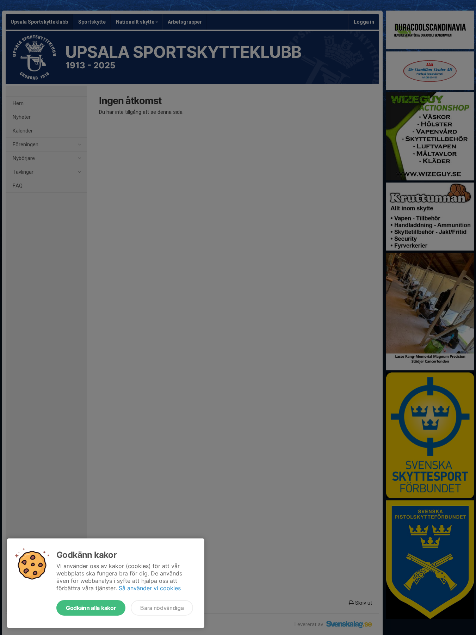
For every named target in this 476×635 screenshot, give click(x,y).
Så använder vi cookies (150, 588)
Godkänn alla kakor (91, 607)
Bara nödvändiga (162, 607)
